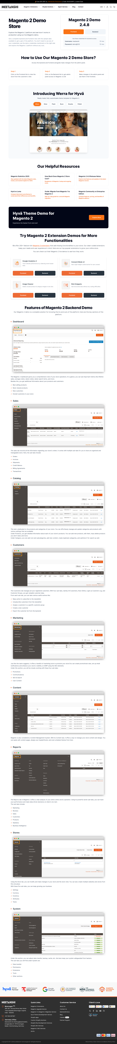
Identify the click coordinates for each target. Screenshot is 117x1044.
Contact (80, 7)
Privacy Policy (111, 1041)
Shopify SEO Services (37, 1026)
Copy (102, 41)
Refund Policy (89, 1041)
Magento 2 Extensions (37, 1006)
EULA (95, 1041)
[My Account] (107, 7)
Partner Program (65, 1020)
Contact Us (63, 1009)
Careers (62, 1017)
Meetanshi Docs (65, 1012)
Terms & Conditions (102, 1041)
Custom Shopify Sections (38, 1020)
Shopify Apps (35, 1017)
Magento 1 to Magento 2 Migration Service (43, 1012)
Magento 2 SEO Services (38, 1028)
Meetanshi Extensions (55, 1)
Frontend (74, 32)
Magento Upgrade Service (39, 1009)
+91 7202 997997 (10, 1016)
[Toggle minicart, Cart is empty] (114, 7)
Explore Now (96, 217)
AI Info (33, 1031)
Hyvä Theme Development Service (41, 1015)
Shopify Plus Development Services (41, 1023)
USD (101, 7)
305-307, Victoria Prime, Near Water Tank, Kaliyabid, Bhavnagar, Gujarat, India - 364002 (15, 1011)
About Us (62, 1006)
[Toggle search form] (111, 7)
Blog (73, 7)
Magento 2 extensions (41, 246)
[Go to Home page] (10, 7)
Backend (95, 32)
